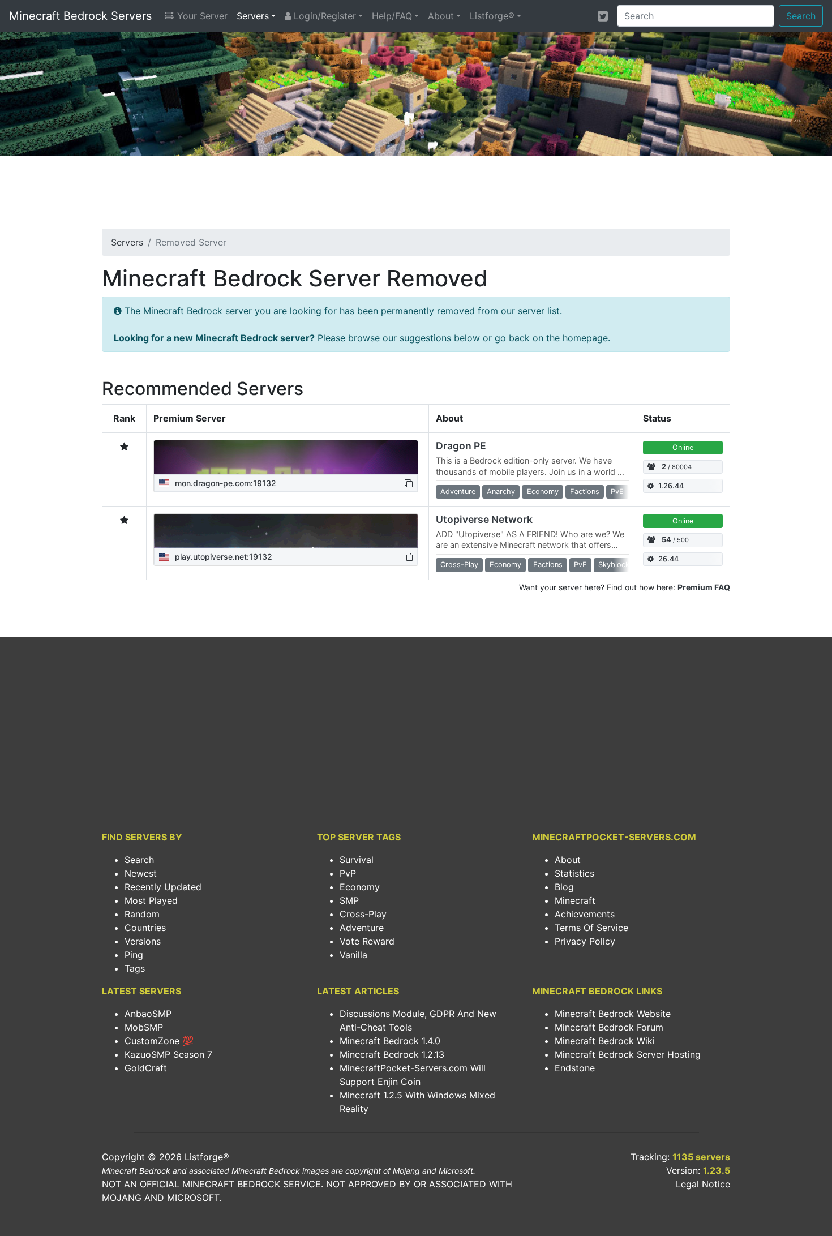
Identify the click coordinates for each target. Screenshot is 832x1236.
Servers (253, 16)
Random (142, 914)
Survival (357, 859)
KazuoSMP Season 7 (168, 1054)
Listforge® (492, 16)
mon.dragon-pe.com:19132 (224, 483)
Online (682, 447)
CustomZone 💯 (159, 1040)
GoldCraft (146, 1068)
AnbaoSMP (148, 1013)
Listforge (204, 1156)
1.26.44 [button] (671, 486)
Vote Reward (367, 941)
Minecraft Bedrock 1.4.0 (390, 1040)
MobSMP (144, 1027)
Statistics (574, 873)
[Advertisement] (416, 196)
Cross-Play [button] (459, 564)
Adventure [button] (457, 491)
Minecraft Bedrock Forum (609, 1027)
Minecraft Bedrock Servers (80, 16)
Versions (143, 941)
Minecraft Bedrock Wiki (605, 1040)
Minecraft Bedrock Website (613, 1013)
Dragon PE (461, 446)
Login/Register (323, 16)
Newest (141, 873)
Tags (135, 968)
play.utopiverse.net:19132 (222, 556)
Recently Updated (163, 886)
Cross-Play (363, 914)
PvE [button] (617, 491)
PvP (348, 873)
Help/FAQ (392, 16)
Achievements (585, 914)
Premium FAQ (703, 587)
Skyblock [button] (613, 564)
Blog (564, 886)
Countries (145, 927)
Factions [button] (584, 491)
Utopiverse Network (484, 519)
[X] (602, 16)
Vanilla (353, 954)
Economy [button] (543, 491)
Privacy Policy (585, 941)
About (441, 16)
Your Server (201, 16)
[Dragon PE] (286, 457)
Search (801, 16)
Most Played (151, 900)
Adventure (362, 927)
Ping (134, 954)
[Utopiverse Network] (286, 531)
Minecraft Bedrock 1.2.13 (392, 1054)
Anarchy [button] (501, 491)
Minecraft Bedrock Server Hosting (628, 1054)
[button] (409, 483)
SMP (349, 900)
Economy (360, 886)
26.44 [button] (668, 559)
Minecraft (575, 900)
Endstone (575, 1068)
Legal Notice (703, 1184)
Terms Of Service (591, 927)
